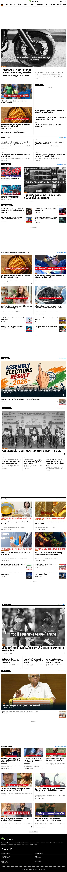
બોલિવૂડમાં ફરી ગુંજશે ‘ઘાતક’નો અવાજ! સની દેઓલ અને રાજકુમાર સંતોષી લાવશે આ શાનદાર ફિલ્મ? (15, 819)
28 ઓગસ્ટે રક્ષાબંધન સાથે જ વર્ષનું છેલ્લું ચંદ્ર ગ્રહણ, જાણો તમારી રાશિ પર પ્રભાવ (15, 155)
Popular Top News (5, 137)
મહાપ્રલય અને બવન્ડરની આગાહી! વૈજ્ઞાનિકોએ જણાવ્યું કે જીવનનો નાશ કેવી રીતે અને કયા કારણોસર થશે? (49, 553)
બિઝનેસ (36, 139)
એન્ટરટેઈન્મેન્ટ (37, 152)
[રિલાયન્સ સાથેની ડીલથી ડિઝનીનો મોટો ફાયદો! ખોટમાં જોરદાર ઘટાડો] (11, 172)
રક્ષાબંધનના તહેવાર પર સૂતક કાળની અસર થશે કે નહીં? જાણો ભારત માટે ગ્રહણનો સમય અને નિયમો (50, 118)
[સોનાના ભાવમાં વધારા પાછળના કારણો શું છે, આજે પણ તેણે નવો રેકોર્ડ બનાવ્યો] (50, 511)
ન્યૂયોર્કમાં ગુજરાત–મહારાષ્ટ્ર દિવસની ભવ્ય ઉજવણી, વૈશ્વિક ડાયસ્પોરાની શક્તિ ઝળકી (19, 712)
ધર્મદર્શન (36, 115)
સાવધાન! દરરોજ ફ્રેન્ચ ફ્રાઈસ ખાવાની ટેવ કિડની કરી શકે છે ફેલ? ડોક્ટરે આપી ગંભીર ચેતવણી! (15, 125)
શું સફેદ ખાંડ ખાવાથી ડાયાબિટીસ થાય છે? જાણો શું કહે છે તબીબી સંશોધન (12, 318)
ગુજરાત (3, 448)
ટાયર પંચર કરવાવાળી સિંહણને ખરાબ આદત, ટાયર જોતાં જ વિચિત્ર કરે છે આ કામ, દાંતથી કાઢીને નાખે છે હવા (11, 461)
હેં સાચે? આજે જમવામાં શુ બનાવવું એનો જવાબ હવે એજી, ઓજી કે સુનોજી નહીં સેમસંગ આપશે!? (46, 573)
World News (5, 671)
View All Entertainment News (60, 746)
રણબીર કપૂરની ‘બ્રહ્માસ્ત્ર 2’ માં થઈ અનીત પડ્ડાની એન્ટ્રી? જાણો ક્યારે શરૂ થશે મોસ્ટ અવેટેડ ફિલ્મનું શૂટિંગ (50, 155)
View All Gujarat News (61, 408)
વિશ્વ (3, 703)
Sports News (6, 604)
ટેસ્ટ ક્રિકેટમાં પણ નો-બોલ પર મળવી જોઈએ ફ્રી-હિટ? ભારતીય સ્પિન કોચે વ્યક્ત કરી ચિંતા (10, 661)
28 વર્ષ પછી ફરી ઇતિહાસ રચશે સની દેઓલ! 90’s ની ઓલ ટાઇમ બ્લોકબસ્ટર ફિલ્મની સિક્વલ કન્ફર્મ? (15, 789)
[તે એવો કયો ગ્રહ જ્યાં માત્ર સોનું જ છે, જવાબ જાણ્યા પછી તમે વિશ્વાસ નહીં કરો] (29, 575)
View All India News (62, 358)
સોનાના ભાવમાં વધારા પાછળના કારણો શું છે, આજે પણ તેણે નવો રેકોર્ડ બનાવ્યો (49, 523)
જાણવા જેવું (3, 519)
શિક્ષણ (7, 448)
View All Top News (62, 137)
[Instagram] (11, 849)
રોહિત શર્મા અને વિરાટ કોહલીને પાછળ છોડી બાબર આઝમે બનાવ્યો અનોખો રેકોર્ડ (15, 102)
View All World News (62, 670)
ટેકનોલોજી (40, 576)
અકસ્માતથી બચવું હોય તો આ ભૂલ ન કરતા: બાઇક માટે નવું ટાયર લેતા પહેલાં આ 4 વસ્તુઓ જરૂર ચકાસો (17, 72)
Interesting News (5, 499)
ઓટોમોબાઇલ (4, 66)
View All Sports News (61, 604)
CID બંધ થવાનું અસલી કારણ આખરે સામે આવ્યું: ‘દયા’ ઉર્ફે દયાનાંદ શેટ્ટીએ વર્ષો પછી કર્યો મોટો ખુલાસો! (10, 760)
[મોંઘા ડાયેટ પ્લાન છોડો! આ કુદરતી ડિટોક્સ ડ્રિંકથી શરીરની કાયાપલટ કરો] (62, 320)
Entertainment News (6, 746)
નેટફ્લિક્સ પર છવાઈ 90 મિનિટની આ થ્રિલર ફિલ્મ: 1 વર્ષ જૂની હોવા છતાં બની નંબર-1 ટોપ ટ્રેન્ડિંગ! (32, 760)
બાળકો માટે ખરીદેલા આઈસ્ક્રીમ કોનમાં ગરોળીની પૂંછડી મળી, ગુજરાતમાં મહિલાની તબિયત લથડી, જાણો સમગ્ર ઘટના (55, 462)
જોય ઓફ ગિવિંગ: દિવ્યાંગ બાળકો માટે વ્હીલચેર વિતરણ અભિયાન (31, 451)
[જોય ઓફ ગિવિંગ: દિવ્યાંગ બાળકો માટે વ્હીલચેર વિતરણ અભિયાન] (33, 430)
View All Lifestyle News (61, 252)
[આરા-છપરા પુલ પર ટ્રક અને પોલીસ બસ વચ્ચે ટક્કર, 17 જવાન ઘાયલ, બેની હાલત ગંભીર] (62, 402)
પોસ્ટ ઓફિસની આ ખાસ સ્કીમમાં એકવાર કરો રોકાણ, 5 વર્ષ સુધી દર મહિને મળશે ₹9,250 (49, 143)
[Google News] (8, 849)
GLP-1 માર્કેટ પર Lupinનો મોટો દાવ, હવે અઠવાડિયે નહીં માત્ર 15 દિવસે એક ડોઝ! (46, 327)
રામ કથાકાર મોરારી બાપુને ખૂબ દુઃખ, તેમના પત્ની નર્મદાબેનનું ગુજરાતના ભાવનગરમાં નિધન (33, 461)
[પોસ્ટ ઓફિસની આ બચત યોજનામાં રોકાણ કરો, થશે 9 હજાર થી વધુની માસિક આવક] (62, 567)
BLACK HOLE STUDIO (41, 869)
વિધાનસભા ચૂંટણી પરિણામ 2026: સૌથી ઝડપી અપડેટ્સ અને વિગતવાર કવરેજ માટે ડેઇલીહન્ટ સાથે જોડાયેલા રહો (32, 392)
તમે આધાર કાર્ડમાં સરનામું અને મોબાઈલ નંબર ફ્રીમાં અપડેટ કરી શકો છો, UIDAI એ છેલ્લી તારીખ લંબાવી (13, 565)
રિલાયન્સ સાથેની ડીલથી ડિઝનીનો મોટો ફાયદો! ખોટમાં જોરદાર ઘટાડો (10, 179)
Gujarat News (6, 408)
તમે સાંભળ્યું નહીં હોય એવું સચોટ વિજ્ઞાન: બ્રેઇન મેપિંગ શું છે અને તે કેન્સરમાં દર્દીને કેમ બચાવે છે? (49, 111)
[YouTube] (5, 849)
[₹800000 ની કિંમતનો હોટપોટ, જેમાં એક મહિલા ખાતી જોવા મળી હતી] (16, 511)
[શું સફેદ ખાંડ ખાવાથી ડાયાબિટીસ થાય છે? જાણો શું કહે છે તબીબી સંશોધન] (29, 320)
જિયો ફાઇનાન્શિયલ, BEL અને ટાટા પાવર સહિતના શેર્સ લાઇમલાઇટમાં (48, 125)
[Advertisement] (33, 17)
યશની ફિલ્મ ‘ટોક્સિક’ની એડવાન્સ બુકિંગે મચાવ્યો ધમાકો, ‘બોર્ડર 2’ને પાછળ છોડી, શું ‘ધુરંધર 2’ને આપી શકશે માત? (49, 819)
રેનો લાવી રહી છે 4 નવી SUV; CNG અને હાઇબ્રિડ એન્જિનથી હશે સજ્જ (45, 209)
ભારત (4, 388)
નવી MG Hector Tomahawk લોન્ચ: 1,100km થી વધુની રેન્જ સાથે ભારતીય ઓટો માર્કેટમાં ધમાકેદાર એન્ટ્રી (46, 219)
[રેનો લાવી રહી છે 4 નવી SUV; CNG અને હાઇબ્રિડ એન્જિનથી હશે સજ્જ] (62, 211)
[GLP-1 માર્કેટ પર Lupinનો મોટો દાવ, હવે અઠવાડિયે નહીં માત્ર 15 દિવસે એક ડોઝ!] (62, 329)
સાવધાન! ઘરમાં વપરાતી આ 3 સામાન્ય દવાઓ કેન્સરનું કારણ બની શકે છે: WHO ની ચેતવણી (12, 327)
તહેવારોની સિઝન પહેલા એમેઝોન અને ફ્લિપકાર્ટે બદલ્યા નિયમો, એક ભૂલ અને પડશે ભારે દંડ (11, 218)
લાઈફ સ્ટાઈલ (4, 122)
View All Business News (61, 164)
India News (5, 358)
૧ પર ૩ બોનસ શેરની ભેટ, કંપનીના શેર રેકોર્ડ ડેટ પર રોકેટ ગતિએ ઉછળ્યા (15, 553)
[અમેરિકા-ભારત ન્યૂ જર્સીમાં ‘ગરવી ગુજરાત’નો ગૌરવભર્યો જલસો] (33, 692)
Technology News (7, 205)
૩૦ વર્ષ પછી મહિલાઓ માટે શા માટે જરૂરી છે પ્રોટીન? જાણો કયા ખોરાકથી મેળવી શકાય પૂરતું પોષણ (16, 307)
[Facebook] (2, 849)
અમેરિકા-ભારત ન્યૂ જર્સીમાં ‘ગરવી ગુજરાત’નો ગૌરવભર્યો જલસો (21, 705)
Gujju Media (38, 69)
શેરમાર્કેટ (36, 122)
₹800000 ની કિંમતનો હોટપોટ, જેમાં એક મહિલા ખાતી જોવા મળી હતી (15, 523)
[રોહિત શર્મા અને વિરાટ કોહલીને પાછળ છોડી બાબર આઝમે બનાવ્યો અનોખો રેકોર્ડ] (16, 91)
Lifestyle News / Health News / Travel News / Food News (15, 252)
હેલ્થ (35, 108)
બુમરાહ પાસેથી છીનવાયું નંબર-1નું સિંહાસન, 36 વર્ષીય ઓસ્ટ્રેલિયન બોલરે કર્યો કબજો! (33, 661)
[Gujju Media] (34, 1)
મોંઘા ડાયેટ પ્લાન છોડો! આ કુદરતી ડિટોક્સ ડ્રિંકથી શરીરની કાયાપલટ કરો (46, 318)
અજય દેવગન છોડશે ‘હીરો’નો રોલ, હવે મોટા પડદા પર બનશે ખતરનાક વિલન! (55, 759)
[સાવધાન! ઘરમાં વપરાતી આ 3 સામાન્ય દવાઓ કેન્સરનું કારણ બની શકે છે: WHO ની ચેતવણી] (29, 329)
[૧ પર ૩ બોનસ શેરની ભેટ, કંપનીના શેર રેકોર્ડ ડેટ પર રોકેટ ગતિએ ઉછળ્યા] (16, 541)
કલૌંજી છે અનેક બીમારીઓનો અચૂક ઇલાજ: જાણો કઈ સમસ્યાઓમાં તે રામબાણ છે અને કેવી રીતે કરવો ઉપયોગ (48, 307)
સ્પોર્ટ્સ (3, 98)
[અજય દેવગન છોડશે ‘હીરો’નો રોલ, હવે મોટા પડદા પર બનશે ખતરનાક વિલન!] (56, 752)
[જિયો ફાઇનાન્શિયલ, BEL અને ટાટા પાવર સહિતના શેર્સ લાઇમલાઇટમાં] (45, 180)
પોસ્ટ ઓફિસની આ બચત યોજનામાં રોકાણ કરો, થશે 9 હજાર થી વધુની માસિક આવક (45, 565)
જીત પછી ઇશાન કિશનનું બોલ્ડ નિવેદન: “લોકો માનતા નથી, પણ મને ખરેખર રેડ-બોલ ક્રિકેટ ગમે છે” (55, 661)
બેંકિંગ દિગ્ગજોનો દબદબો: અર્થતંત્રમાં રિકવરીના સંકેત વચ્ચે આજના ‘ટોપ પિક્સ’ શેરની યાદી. (10, 197)
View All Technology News (61, 205)
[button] (2, 1)
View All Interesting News (61, 498)
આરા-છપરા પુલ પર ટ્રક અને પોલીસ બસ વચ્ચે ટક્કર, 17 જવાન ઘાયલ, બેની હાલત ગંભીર (20, 399)
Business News (6, 164)
